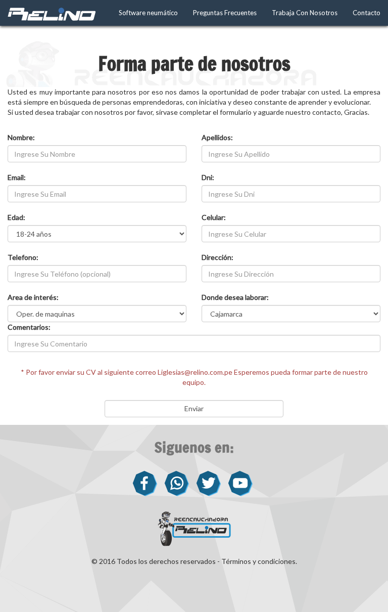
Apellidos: (217, 137)
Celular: (214, 217)
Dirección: (217, 257)
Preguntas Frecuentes (225, 13)
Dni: (208, 177)
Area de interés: (33, 297)
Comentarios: (29, 327)
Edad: (16, 217)
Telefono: (23, 257)
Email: (17, 177)
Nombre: (21, 137)
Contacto (366, 13)
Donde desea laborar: (235, 297)
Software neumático (148, 13)
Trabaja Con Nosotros (304, 13)
